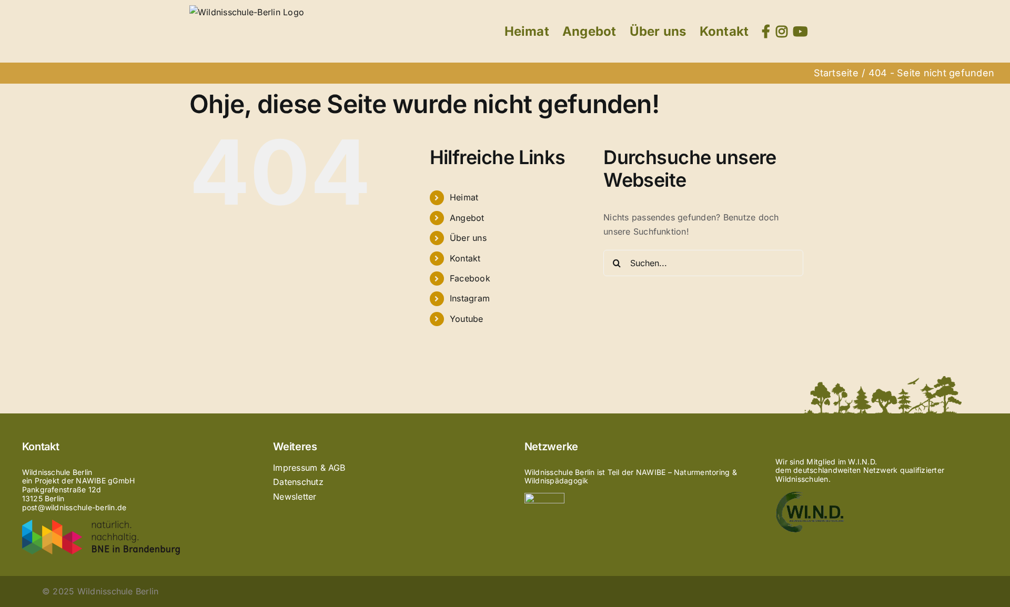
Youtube (466, 318)
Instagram (470, 298)
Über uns (468, 237)
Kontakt (465, 258)
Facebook (470, 278)
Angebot (467, 218)
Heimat (464, 197)
